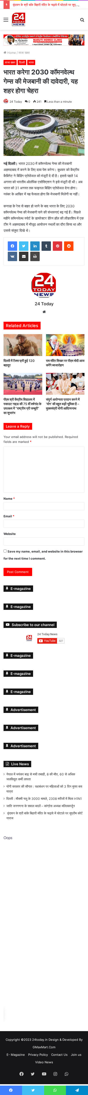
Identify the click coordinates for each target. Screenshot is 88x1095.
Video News (44, 1062)
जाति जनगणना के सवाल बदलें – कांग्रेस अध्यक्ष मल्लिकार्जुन (40, 806)
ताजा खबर (24, 52)
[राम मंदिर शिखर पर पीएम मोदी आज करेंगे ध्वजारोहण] (65, 345)
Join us (76, 1054)
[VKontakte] (12, 256)
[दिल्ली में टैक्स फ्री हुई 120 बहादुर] (23, 345)
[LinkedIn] (35, 246)
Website (10, 534)
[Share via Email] (23, 256)
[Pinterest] (57, 246)
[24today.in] (19, 19)
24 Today (16, 101)
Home (11, 52)
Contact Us (59, 1054)
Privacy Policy (38, 1054)
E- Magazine (16, 1054)
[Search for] (82, 21)
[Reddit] (68, 246)
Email (9, 516)
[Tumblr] (46, 246)
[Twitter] (23, 246)
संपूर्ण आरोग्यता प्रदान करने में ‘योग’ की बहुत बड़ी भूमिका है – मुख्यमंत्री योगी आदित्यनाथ (63, 403)
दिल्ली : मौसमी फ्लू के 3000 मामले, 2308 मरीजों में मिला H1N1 (44, 799)
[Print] (35, 256)
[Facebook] (12, 246)
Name (9, 498)
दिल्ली (22, 62)
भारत (31, 62)
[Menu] (6, 21)
